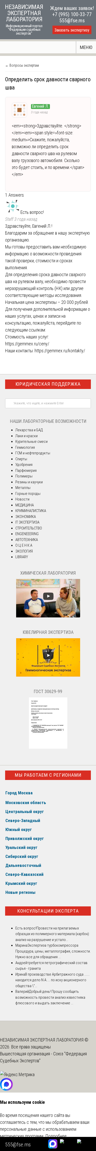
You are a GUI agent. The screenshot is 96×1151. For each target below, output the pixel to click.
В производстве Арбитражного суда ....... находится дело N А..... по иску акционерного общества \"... (52, 980)
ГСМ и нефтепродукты (32, 453)
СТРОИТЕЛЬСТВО (28, 528)
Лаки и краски (26, 436)
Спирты (21, 459)
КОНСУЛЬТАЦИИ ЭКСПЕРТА (48, 911)
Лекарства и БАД (29, 430)
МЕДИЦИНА (24, 505)
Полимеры (24, 476)
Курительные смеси (31, 441)
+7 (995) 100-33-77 (72, 14)
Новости (22, 499)
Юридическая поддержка (48, 384)
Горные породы (27, 493)
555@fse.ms (72, 20)
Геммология (25, 447)
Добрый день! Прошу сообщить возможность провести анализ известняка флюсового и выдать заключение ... (50, 997)
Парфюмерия (26, 470)
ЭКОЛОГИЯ (24, 551)
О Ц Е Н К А (23, 545)
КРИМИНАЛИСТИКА (30, 510)
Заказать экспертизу (72, 30)
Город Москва (19, 792)
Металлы (22, 487)
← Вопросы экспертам (22, 65)
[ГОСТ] (48, 747)
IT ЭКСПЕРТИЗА (27, 522)
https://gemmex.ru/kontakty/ (60, 350)
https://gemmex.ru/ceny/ (27, 343)
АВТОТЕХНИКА (26, 539)
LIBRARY (21, 557)
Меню (86, 47)
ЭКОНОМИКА (25, 516)
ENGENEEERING (27, 534)
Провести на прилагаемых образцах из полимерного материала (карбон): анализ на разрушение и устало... (52, 934)
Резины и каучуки (29, 482)
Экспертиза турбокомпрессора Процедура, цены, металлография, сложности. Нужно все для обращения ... (53, 951)
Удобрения (24, 464)
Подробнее (56, 1136)
